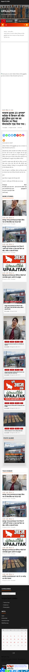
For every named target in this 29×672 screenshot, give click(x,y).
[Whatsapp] (6, 134)
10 (3, 639)
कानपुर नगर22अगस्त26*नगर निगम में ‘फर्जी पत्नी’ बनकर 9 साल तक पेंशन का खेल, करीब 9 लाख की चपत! (13, 248)
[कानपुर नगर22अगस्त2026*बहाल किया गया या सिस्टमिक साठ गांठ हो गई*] (14, 208)
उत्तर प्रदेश (3, 217)
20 (14, 642)
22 (22, 642)
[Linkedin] (15, 134)
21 (18, 642)
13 (14, 639)
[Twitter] (12, 134)
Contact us (5, 605)
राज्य (13, 217)
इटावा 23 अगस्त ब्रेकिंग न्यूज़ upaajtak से (21, 186)
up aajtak (5, 127)
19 (10, 642)
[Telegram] (9, 134)
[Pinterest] (17, 134)
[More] (4, 139)
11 (7, 639)
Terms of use (6, 602)
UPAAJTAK (8, 11)
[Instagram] (23, 134)
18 (7, 642)
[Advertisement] (14, 57)
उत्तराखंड (7, 217)
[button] (6, 25)
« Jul (13, 653)
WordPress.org (5, 623)
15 (22, 639)
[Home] (2, 25)
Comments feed (5, 620)
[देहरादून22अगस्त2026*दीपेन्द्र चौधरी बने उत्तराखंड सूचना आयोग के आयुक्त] (14, 263)
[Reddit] (20, 134)
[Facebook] (4, 134)
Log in (3, 615)
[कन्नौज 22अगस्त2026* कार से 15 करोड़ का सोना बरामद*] (14, 564)
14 (18, 639)
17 (3, 642)
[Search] (24, 25)
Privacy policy (6, 607)
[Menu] (6, 25)
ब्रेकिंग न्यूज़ (10, 217)
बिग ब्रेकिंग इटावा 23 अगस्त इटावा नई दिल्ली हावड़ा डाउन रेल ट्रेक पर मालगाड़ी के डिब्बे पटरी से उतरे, (8, 188)
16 (25, 639)
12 (10, 639)
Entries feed (4, 618)
